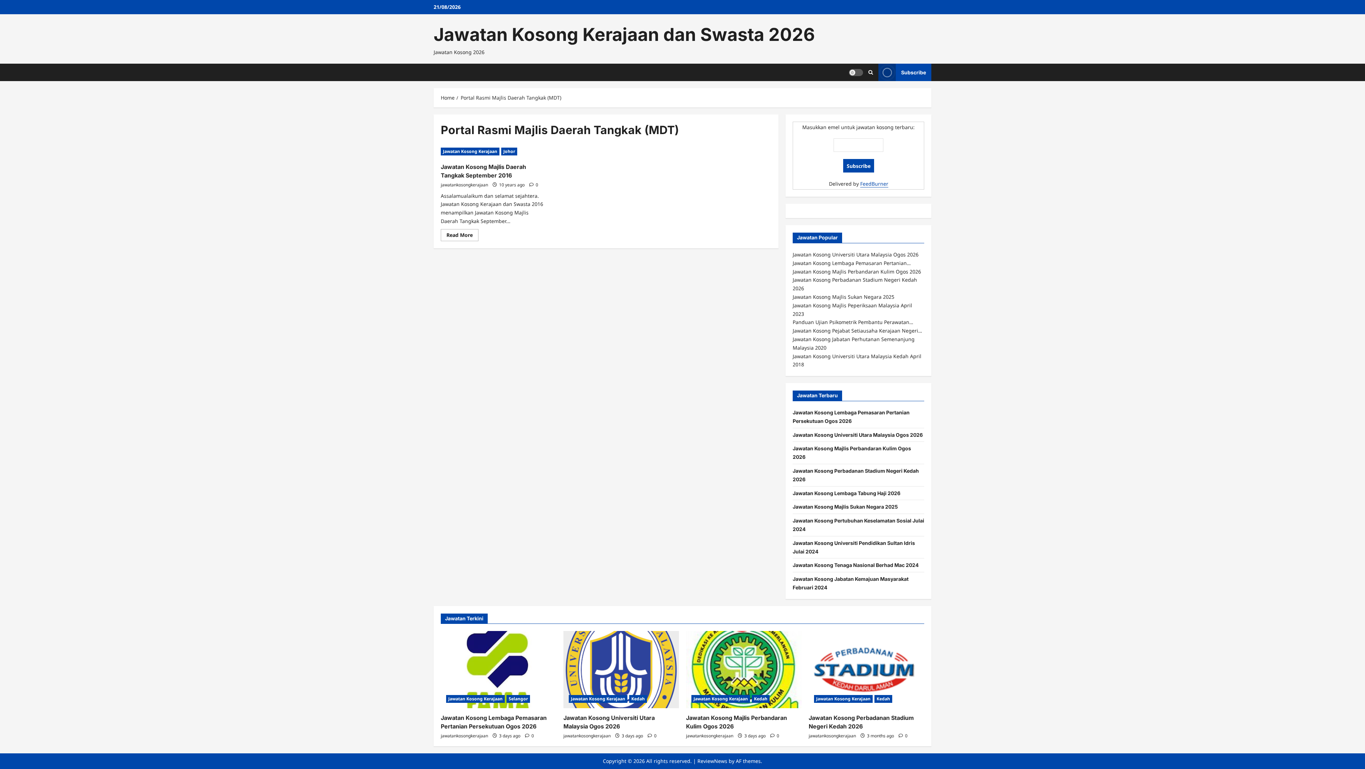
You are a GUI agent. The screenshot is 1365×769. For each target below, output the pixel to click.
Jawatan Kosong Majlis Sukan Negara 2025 (845, 507)
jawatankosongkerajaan (464, 185)
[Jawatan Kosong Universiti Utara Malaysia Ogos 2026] (621, 669)
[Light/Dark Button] (856, 72)
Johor (509, 151)
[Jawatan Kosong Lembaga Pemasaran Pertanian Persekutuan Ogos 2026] (498, 669)
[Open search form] (870, 72)
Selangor (518, 699)
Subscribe (913, 72)
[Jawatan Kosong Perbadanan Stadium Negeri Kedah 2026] (866, 669)
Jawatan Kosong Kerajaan (470, 151)
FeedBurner (874, 183)
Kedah (638, 699)
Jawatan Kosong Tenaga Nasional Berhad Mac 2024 (856, 565)
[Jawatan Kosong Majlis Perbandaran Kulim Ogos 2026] (744, 669)
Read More (462, 236)
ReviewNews (712, 761)
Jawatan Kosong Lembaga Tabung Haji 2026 (846, 493)
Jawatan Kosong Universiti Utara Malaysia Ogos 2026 (858, 435)
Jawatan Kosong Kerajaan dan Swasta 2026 (624, 34)
